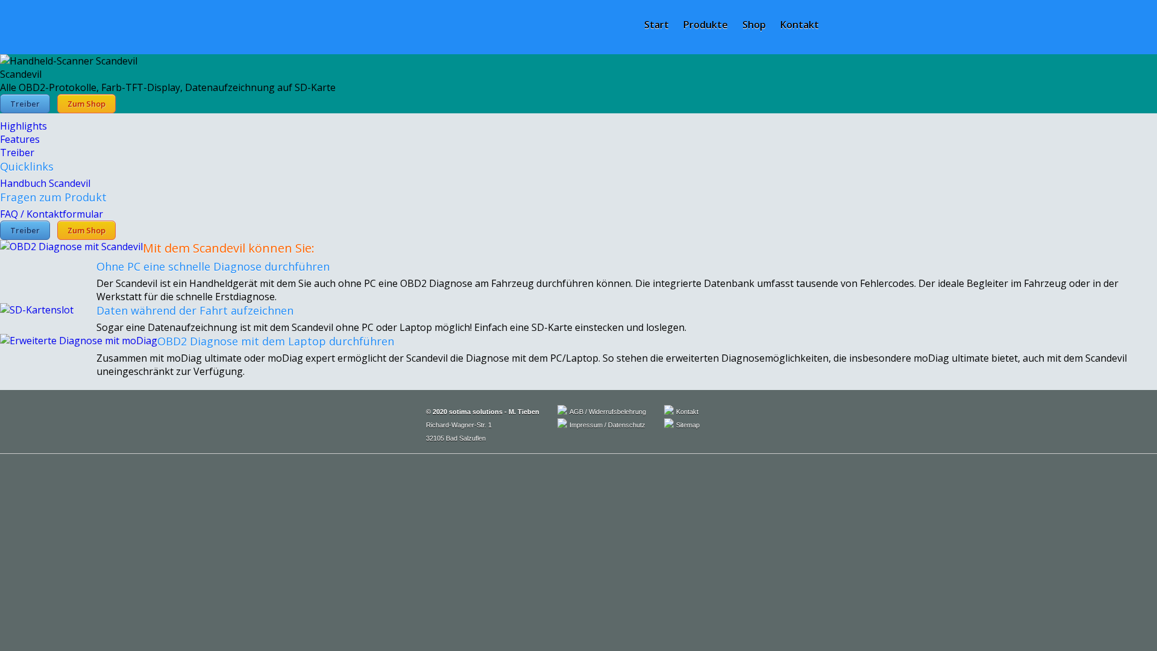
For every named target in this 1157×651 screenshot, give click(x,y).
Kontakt (799, 24)
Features (20, 139)
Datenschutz (626, 425)
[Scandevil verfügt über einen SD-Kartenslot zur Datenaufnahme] (37, 309)
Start (656, 24)
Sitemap (688, 425)
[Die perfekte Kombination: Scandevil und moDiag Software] (78, 340)
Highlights (23, 126)
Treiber (25, 103)
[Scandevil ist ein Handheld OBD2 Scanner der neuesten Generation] (71, 246)
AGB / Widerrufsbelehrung (607, 411)
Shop (754, 24)
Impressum (586, 425)
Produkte (705, 24)
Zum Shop (86, 103)
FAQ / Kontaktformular (51, 214)
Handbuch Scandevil (45, 183)
